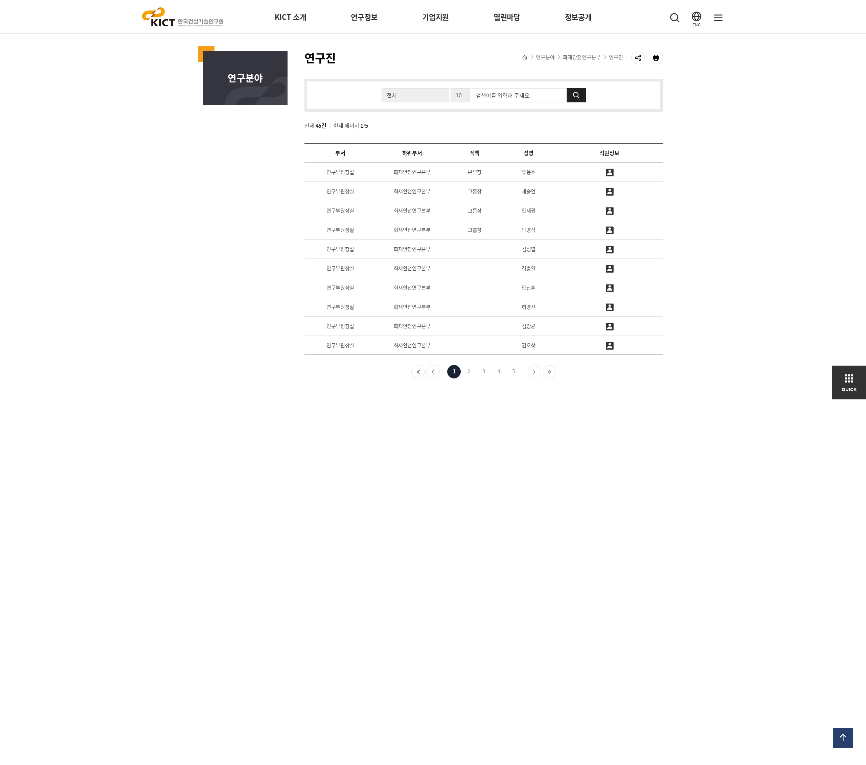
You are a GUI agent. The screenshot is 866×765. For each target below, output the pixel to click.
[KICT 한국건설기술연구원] (182, 16)
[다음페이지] (534, 371)
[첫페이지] (418, 371)
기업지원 (435, 16)
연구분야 (545, 57)
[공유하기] (638, 57)
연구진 (616, 57)
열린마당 (507, 16)
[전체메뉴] (718, 17)
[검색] (675, 17)
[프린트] (656, 57)
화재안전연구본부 (582, 57)
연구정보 (364, 16)
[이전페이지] (433, 371)
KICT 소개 (290, 16)
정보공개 (578, 16)
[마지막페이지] (549, 371)
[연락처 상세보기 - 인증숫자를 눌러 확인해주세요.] (609, 172)
